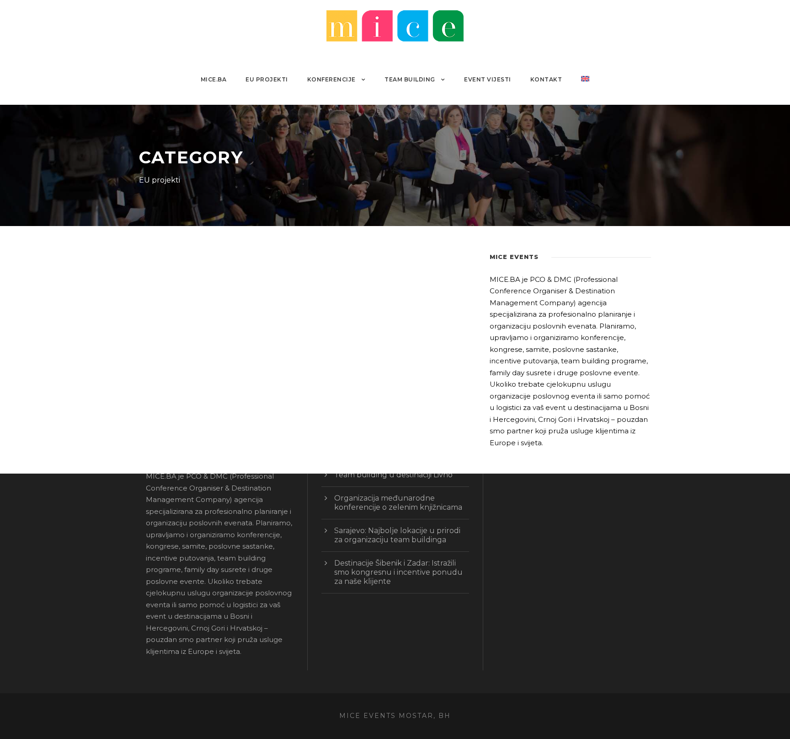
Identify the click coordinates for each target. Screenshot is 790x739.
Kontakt (546, 79)
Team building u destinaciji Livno (393, 474)
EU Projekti (267, 79)
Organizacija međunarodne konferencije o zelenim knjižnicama (398, 503)
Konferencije (331, 79)
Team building (409, 79)
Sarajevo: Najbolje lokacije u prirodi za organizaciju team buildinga (397, 535)
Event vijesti (487, 79)
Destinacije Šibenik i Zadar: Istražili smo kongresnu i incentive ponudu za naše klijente (398, 572)
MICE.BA (214, 79)
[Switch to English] (585, 90)
